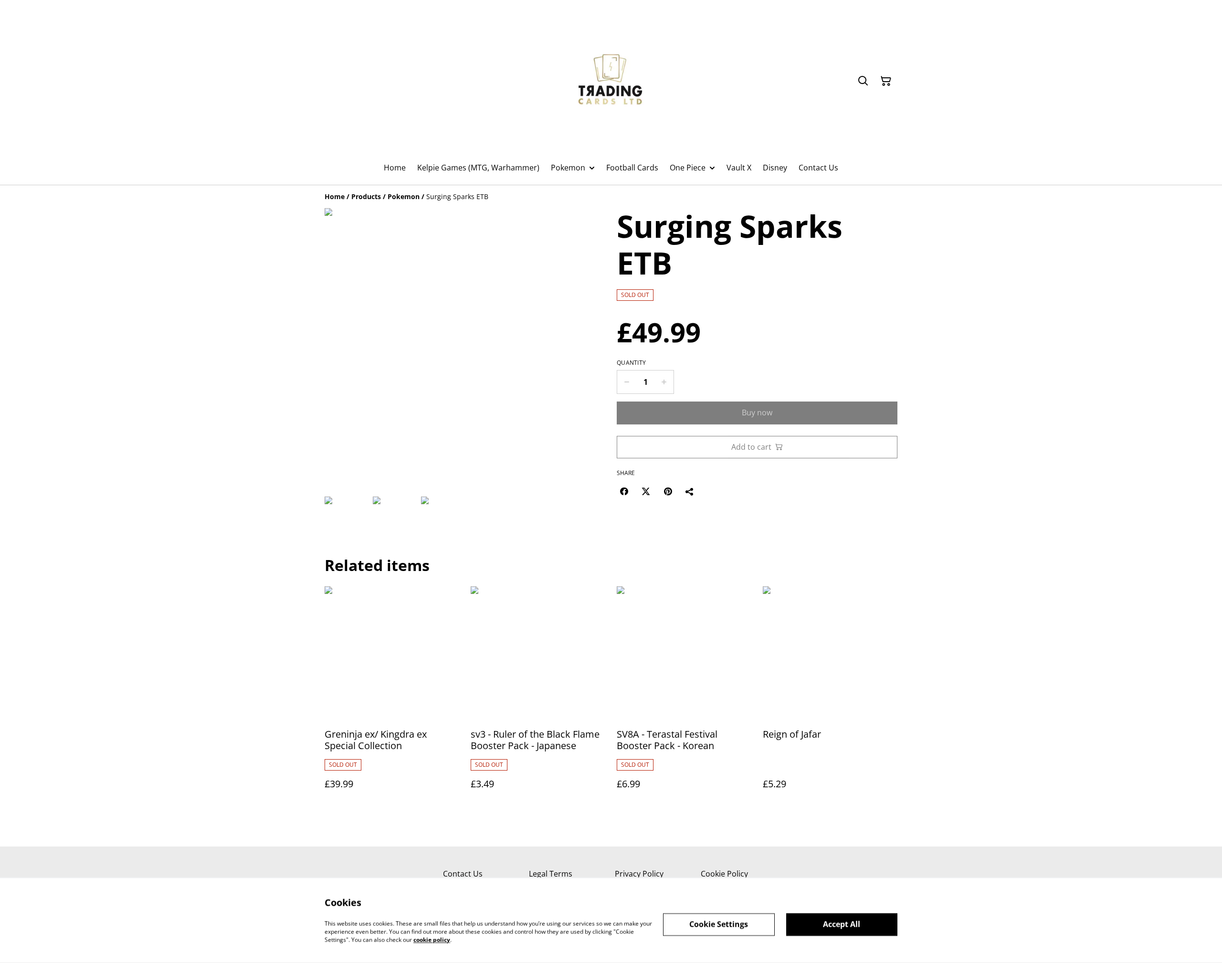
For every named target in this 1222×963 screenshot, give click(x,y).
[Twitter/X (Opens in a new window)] (646, 491)
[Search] (863, 81)
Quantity (631, 363)
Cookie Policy (724, 873)
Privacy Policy (639, 873)
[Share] (690, 491)
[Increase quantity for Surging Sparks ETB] (664, 382)
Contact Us (463, 873)
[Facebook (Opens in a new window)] (624, 491)
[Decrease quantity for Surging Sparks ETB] (626, 382)
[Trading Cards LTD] (611, 81)
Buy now (757, 412)
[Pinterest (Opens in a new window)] (668, 491)
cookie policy (431, 939)
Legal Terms (550, 873)
